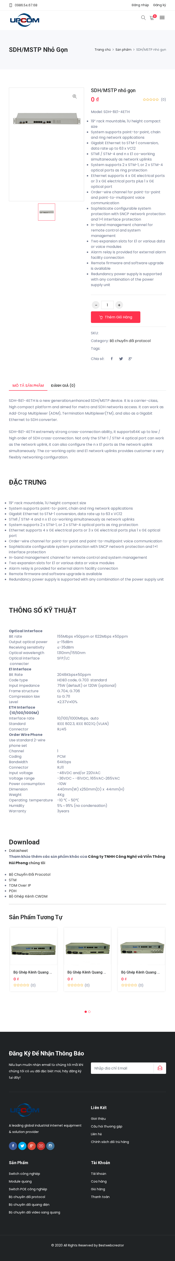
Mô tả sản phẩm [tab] (28, 385)
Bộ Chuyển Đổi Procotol (29, 874)
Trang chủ (103, 49)
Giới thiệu (98, 1118)
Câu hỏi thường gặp (106, 1126)
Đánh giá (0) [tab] (63, 385)
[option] (46, 212)
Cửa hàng (99, 1181)
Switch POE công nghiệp (28, 1189)
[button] (86, 1012)
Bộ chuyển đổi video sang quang (34, 1212)
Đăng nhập (140, 5)
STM (12, 880)
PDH (12, 891)
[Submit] (159, 1068)
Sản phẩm (123, 49)
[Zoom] (74, 96)
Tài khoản (98, 1173)
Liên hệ (96, 1134)
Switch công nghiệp (24, 1173)
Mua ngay (28, 950)
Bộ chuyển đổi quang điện (29, 1204)
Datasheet (18, 850)
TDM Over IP (20, 885)
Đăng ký (159, 5)
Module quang (20, 1181)
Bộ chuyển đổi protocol (130, 340)
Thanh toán (100, 1197)
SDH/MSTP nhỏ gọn (113, 90)
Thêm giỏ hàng (118, 317)
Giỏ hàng (98, 1189)
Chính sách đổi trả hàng (110, 1142)
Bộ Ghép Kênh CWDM (28, 896)
